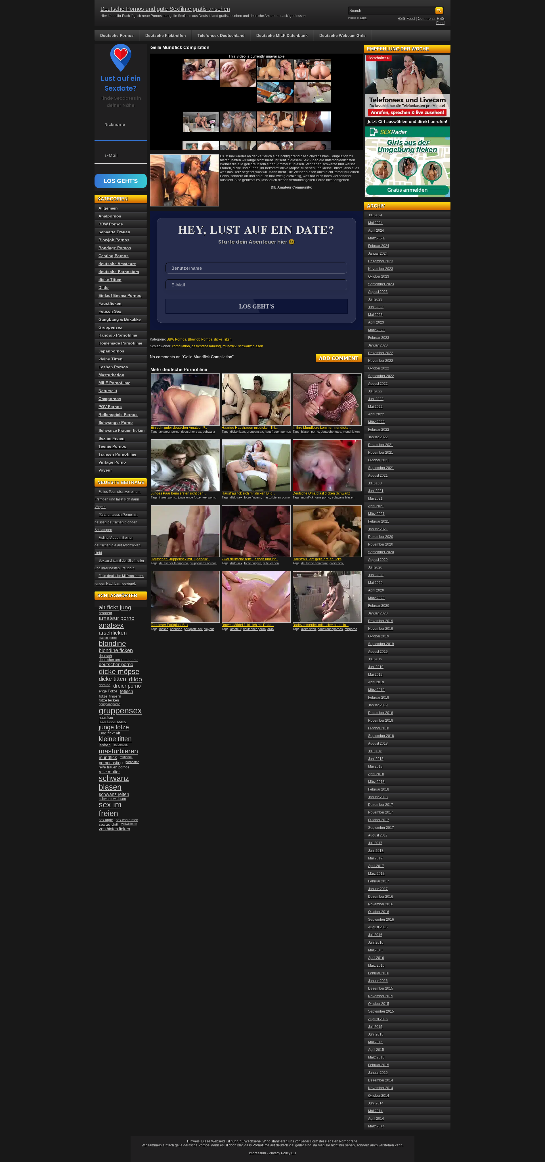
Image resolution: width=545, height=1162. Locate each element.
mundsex (126, 757)
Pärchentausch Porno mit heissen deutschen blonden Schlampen (116, 522)
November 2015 (380, 996)
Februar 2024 (378, 246)
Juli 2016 (375, 935)
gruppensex (255, 431)
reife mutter (109, 771)
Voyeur (105, 470)
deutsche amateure (314, 563)
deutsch (105, 656)
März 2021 (376, 514)
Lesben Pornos (113, 367)
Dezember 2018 (380, 713)
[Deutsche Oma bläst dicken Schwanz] (327, 465)
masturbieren (118, 751)
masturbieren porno (276, 497)
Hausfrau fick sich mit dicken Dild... (248, 493)
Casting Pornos (113, 255)
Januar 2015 (378, 1073)
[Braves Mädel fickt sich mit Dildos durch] (256, 597)
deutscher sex (191, 431)
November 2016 (380, 904)
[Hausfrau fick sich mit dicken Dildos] (256, 465)
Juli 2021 (375, 483)
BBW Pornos (176, 339)
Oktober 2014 (378, 1096)
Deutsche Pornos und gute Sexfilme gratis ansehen (165, 9)
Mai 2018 (375, 766)
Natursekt (107, 390)
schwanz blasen (250, 346)
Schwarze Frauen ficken (121, 430)
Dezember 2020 (380, 537)
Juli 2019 (375, 659)
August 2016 (378, 927)
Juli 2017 (375, 843)
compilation (181, 346)
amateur (235, 629)
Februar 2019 (378, 698)
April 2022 (376, 414)
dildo (270, 629)
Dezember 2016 (380, 897)
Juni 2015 (375, 1034)
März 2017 (376, 874)
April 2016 (376, 958)
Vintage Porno (112, 462)
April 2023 (376, 322)
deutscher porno (254, 629)
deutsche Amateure (117, 263)
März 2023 (376, 330)
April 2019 (376, 682)
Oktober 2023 (378, 276)
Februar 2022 (378, 430)
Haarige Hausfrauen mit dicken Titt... (250, 428)
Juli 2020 (375, 567)
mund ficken (351, 431)
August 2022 (378, 384)
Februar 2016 (378, 973)
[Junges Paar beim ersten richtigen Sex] (185, 465)
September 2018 (381, 736)
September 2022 (381, 376)
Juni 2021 (375, 491)
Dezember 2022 (380, 353)
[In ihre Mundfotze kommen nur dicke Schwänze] (327, 399)
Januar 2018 (378, 797)
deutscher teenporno (173, 563)
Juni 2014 (375, 1103)
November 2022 (380, 361)
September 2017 (381, 828)
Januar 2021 (378, 529)
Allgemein (108, 208)
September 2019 (381, 644)
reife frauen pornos (114, 767)
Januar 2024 (378, 253)
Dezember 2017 (380, 805)
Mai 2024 (375, 223)
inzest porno (167, 497)
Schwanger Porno (115, 422)
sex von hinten (127, 820)
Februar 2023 (378, 338)
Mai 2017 (375, 858)
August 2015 (378, 1019)
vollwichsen (129, 823)
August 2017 (378, 835)
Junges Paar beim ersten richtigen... (178, 493)
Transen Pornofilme (117, 454)
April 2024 (376, 231)
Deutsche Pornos (117, 35)
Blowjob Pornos (200, 339)
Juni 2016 (375, 943)
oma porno (322, 497)
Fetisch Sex (109, 311)
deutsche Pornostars (118, 271)
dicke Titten (223, 339)
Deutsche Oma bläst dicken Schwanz (321, 493)
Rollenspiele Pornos (118, 414)
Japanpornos (111, 351)
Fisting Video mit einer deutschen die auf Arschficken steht (118, 545)
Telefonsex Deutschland (221, 35)
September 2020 (381, 552)
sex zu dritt (108, 824)
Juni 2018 (375, 759)
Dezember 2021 (380, 445)
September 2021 (381, 468)
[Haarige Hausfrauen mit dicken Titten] (256, 399)
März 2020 (376, 598)
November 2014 (380, 1088)
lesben (105, 745)
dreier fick (336, 563)
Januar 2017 (378, 889)
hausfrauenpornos (330, 629)
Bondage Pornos (114, 248)
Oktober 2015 (378, 1004)
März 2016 (376, 965)
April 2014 (376, 1119)
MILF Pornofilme (114, 383)
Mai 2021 (375, 498)
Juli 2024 (375, 215)
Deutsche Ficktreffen (165, 35)
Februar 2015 (378, 1065)
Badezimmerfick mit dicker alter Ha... (321, 625)
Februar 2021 (378, 521)
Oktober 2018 (378, 728)
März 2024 (376, 238)
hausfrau (106, 717)
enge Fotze (108, 691)
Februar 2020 (378, 606)
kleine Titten (110, 359)
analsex (111, 625)
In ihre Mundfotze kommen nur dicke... (322, 428)
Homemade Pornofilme (120, 343)
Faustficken (109, 303)
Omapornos (109, 398)
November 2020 (380, 544)
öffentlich (176, 629)
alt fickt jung (115, 607)
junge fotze (114, 727)
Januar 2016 (378, 981)
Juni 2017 (375, 851)
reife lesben (271, 563)
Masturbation (111, 375)
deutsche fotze (331, 431)
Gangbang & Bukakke (119, 319)
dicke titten (237, 431)
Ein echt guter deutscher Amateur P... (179, 428)
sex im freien (110, 809)
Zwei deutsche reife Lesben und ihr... (250, 559)
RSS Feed (406, 18)
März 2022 (376, 422)
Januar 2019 (378, 705)
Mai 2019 (375, 675)
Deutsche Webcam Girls (342, 35)
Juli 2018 (375, 751)
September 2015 (381, 1011)
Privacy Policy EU (282, 1153)
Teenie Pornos (112, 446)
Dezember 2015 (380, 988)
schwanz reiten (114, 794)
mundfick (229, 346)
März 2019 (376, 690)
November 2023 (380, 269)
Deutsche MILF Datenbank (282, 35)
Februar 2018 (378, 789)
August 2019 (378, 652)
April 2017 (376, 866)
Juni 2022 (375, 399)
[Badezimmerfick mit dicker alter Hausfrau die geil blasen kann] (327, 597)
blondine (112, 643)
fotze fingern (252, 497)
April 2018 (376, 774)
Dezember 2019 (380, 621)
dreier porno (127, 686)
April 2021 (376, 506)
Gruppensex (110, 327)
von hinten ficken (114, 829)
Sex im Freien (111, 438)
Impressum (257, 1153)
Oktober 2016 (378, 912)
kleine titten (115, 739)
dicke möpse (119, 671)
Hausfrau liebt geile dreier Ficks (317, 559)
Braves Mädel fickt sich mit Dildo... (248, 625)
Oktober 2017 (378, 820)
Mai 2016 (375, 950)
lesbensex (121, 744)
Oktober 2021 (378, 460)
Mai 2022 (375, 407)
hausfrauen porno (112, 722)
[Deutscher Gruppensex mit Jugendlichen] (185, 531)
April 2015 (376, 1050)
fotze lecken (109, 700)
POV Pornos (110, 406)
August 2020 (378, 560)
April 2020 (376, 590)
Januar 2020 (378, 613)
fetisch (126, 691)
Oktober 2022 (378, 368)
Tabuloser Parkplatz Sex (169, 625)
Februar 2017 (378, 881)
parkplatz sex (193, 629)
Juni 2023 (375, 307)
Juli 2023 (375, 299)
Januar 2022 (378, 437)
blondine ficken (116, 650)
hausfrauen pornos (278, 431)
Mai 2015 (375, 1042)
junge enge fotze (189, 497)
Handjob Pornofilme (117, 335)
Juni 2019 (375, 667)
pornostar (132, 762)
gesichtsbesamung (206, 346)
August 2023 (378, 292)
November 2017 (380, 812)
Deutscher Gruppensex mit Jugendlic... (180, 559)
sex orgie (106, 820)
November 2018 (380, 720)
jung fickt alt (109, 733)
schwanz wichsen (112, 798)
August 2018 (378, 743)
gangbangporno (109, 704)
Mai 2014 (375, 1111)
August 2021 (378, 476)
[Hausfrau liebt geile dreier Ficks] (327, 531)
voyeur (209, 629)
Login (363, 17)
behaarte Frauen (114, 232)
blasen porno (310, 431)
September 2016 (381, 920)
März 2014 (376, 1126)
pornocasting (111, 762)
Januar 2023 (378, 345)
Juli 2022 (375, 391)
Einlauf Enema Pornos (119, 295)
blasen (163, 629)
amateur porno (169, 431)
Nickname (114, 124)
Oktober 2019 (378, 636)
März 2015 (376, 1057)
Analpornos (109, 216)
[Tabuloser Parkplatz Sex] (185, 597)
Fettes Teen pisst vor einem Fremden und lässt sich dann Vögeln (118, 499)
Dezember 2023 (380, 261)
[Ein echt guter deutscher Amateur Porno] (185, 399)
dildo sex (236, 497)
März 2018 (376, 782)
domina (104, 685)
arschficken (113, 632)
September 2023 (381, 284)
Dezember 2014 (380, 1080)
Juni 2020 (375, 575)
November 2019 (380, 629)
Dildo (103, 287)
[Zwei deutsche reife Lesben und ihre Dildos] (256, 531)
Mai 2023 (375, 315)
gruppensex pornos (203, 563)
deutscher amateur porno (118, 660)
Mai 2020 (375, 583)
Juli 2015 (375, 1027)
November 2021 (380, 453)
